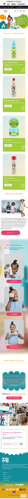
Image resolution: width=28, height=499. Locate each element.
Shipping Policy (6, 478)
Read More (10, 232)
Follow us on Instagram (14, 397)
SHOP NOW (8, 69)
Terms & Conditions (7, 476)
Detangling (14, 314)
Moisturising (14, 347)
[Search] (15, 11)
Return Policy (6, 480)
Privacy (4, 474)
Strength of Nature (16, 495)
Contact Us (5, 472)
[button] (11, 26)
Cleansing (14, 281)
